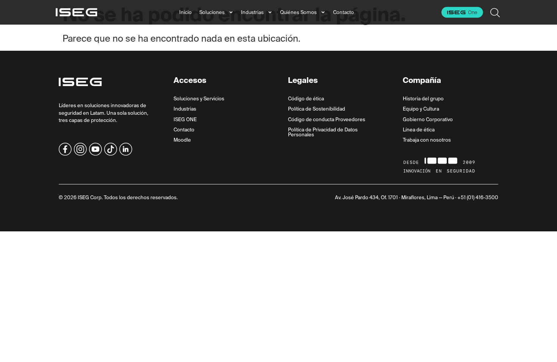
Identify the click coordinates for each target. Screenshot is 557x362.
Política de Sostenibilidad (316, 109)
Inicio (185, 12)
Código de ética (306, 98)
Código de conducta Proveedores (326, 119)
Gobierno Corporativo (428, 119)
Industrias (252, 12)
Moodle (182, 140)
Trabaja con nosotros (427, 140)
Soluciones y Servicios (199, 98)
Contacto (343, 12)
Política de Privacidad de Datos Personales (323, 132)
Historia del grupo (423, 98)
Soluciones (212, 12)
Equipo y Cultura (421, 109)
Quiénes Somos (298, 12)
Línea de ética (419, 130)
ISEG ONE (185, 119)
